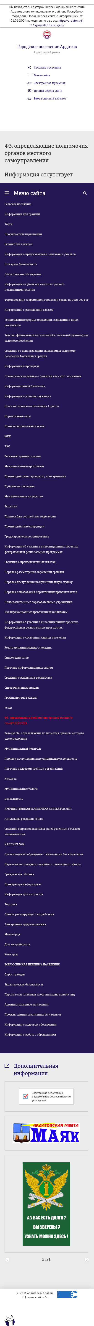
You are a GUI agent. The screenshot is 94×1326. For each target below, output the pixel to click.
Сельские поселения (47, 67)
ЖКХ (8, 436)
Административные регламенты (27, 1004)
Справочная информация (22, 687)
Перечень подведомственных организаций (34, 768)
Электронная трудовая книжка (25, 924)
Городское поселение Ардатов (47, 46)
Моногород (12, 934)
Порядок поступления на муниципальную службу (39, 582)
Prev (7, 1259)
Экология (11, 506)
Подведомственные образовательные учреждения (38, 602)
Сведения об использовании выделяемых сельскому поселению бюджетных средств (40, 353)
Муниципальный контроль (23, 748)
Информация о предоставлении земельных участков (40, 254)
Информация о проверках (22, 366)
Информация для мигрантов (24, 894)
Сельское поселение (18, 204)
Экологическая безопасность (24, 984)
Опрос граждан (15, 974)
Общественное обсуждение (23, 274)
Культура (10, 778)
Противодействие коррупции (24, 526)
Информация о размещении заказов (29, 309)
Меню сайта (42, 75)
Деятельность (14, 798)
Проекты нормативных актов (24, 426)
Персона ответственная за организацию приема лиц (40, 994)
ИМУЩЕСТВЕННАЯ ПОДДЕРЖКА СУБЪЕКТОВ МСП (38, 808)
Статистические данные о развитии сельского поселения (43, 376)
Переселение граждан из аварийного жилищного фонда (43, 864)
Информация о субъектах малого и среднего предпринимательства (35, 287)
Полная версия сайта (48, 90)
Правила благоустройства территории (30, 516)
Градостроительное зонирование (27, 536)
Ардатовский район (47, 52)
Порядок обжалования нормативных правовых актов (41, 592)
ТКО (7, 446)
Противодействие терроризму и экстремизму (35, 476)
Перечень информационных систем (29, 667)
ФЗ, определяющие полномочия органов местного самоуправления (39, 720)
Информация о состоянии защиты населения (35, 637)
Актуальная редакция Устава (24, 818)
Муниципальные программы (24, 466)
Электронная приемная (49, 83)
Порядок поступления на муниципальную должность (41, 758)
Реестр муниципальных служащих (28, 647)
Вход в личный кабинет (50, 98)
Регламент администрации (23, 456)
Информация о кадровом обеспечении (31, 1024)
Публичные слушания (20, 486)
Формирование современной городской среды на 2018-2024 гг (47, 299)
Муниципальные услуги (21, 788)
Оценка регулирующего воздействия (29, 914)
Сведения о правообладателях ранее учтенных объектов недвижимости (43, 831)
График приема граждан (21, 697)
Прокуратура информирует (23, 884)
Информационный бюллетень (25, 386)
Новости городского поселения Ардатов (32, 406)
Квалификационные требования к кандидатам (36, 612)
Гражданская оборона (19, 874)
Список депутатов (17, 657)
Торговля (11, 904)
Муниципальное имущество (24, 496)
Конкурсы (11, 954)
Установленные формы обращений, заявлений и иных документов (41, 322)
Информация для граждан (22, 214)
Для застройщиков (17, 944)
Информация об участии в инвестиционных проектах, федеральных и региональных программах (41, 549)
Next (86, 1259)
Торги (9, 224)
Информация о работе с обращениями (30, 1034)
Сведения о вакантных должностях (28, 677)
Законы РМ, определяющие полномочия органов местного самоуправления (44, 736)
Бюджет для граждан (18, 244)
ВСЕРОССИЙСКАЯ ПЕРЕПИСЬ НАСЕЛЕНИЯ (32, 964)
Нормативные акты (18, 416)
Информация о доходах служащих (28, 396)
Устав (8, 707)
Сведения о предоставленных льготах (30, 562)
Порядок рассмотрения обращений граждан (34, 572)
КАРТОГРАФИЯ (15, 844)
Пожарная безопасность (21, 264)
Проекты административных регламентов (33, 1014)
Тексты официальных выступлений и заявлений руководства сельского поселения (46, 338)
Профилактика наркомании (23, 234)
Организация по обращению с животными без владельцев (44, 854)
